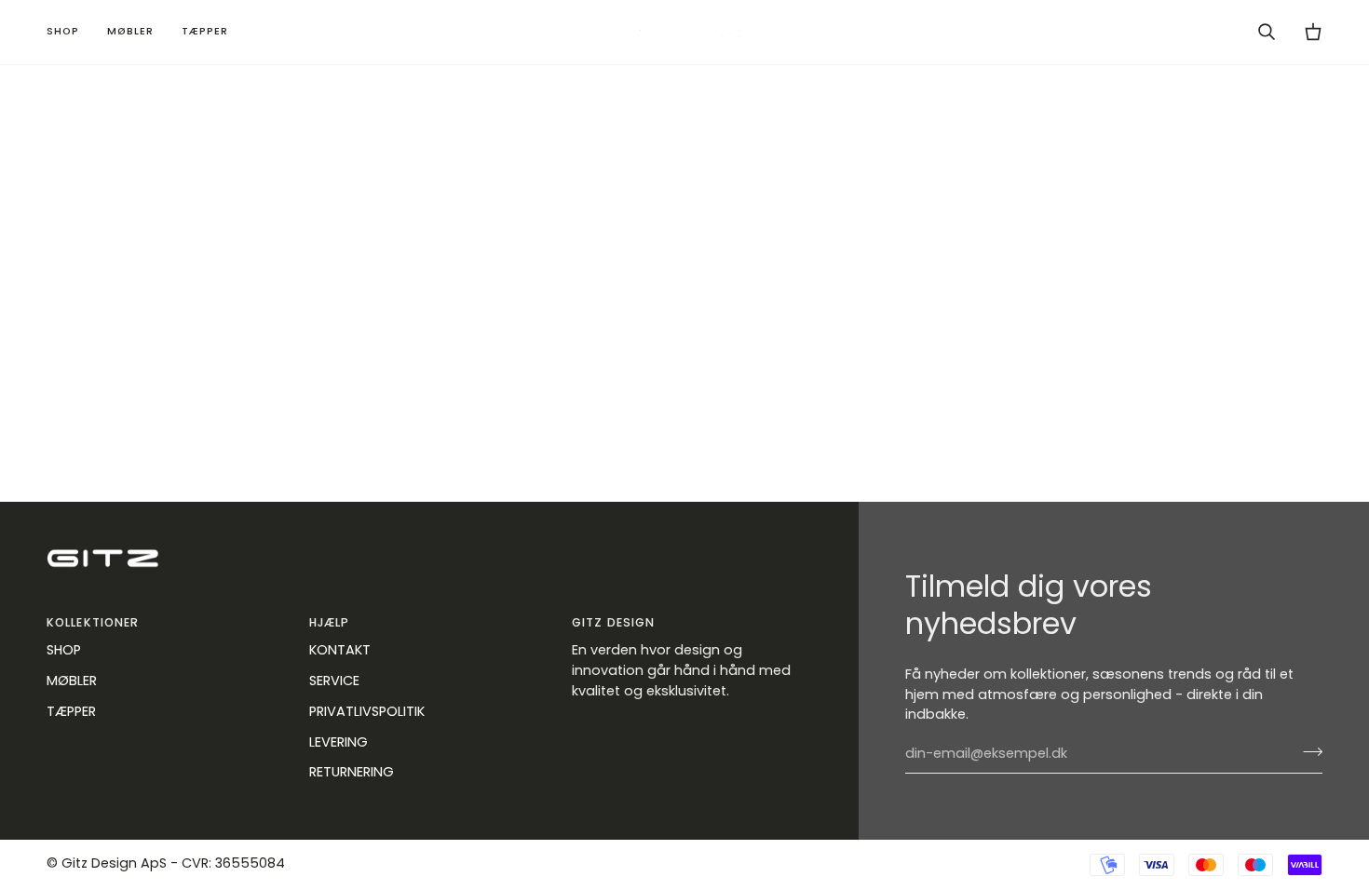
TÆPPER (71, 711)
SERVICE (334, 680)
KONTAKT (340, 650)
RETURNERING (351, 771)
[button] (70, 32)
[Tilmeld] (1307, 751)
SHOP (64, 650)
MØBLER (72, 680)
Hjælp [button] (329, 622)
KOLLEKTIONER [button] (93, 622)
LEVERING (338, 742)
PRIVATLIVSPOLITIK (367, 711)
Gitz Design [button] (613, 622)
